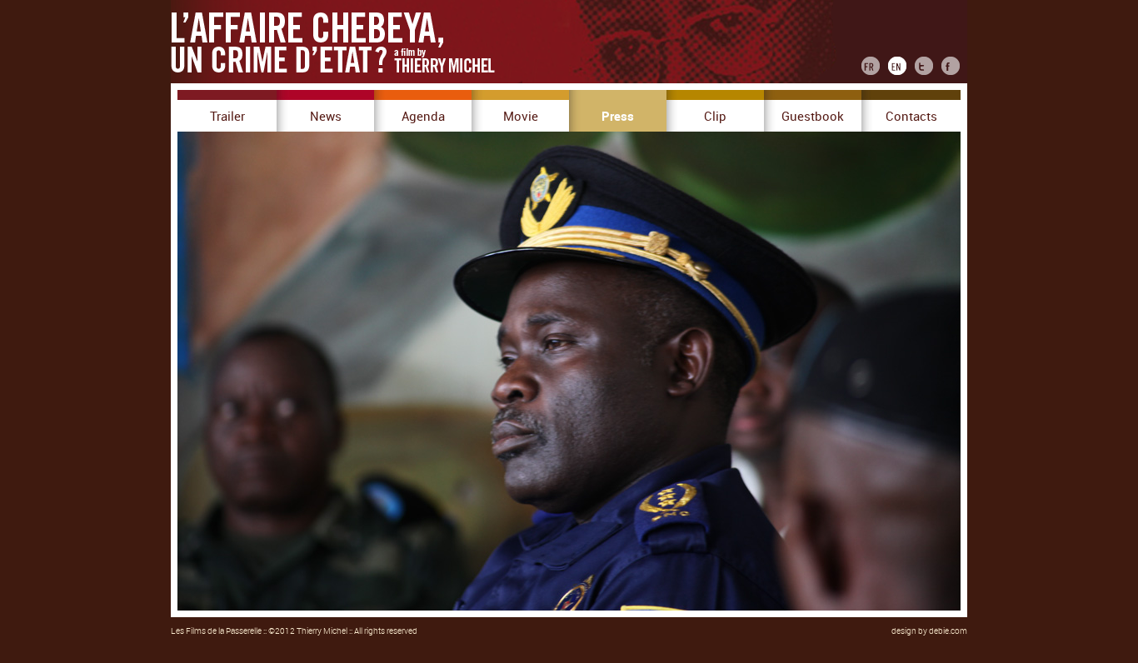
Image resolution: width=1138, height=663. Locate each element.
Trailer (227, 116)
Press (617, 116)
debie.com (948, 631)
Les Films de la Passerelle (216, 631)
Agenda (423, 116)
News (326, 116)
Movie (520, 116)
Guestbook (812, 116)
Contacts (911, 116)
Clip (715, 116)
